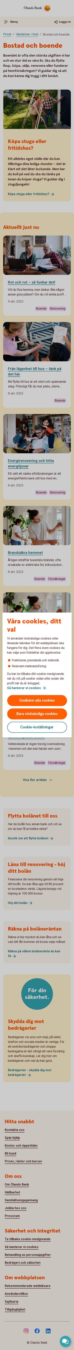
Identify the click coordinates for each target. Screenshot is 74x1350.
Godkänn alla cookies (37, 700)
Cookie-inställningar (37, 727)
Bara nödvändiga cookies (37, 713)
